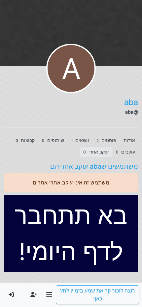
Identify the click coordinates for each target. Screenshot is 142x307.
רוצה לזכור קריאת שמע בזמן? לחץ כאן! (97, 294)
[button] (49, 294)
